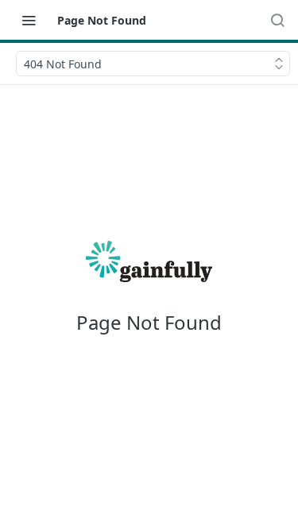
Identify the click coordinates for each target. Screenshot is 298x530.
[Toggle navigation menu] (28, 20)
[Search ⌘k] (277, 20)
